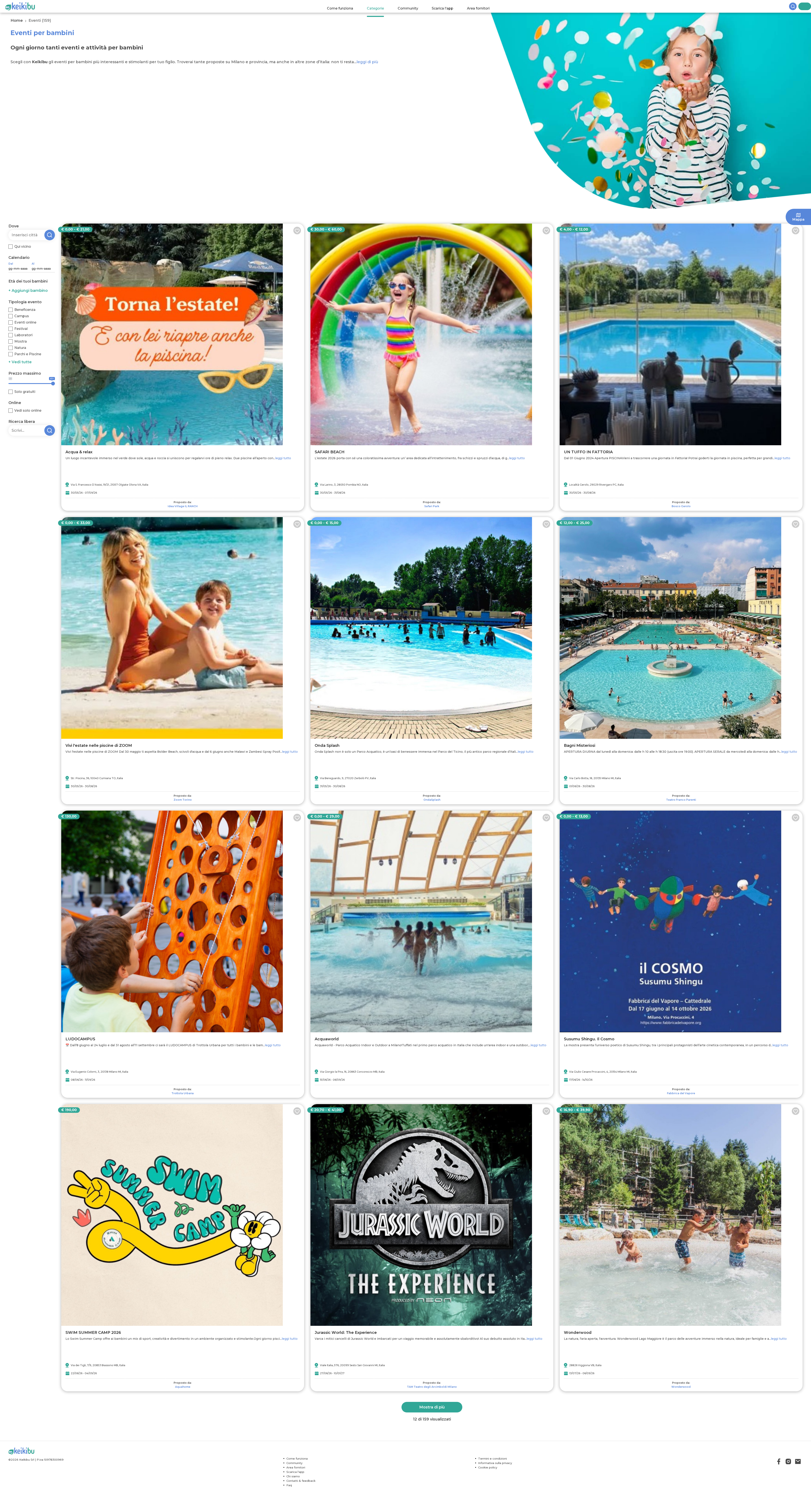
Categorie (379, 6)
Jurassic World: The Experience (346, 1332)
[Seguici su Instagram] (788, 1461)
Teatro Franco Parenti (681, 799)
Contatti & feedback (301, 1480)
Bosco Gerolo (681, 506)
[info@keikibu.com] (798, 1461)
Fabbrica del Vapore (681, 1093)
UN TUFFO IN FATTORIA (588, 452)
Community (412, 6)
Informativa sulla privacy (495, 1463)
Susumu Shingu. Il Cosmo (589, 1039)
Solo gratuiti (24, 392)
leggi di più (367, 62)
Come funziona (344, 6)
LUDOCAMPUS (80, 1039)
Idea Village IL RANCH (183, 506)
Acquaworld (327, 1039)
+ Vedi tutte (20, 362)
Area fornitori (482, 6)
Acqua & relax (79, 452)
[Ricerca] (800, 6)
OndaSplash (431, 799)
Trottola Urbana (182, 1093)
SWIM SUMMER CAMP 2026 (93, 1332)
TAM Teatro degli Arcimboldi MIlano (432, 1386)
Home (17, 20)
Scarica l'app (446, 6)
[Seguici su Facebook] (779, 1461)
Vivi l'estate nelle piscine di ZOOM (98, 745)
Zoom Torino (183, 799)
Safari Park (431, 506)
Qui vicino (22, 246)
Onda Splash (327, 745)
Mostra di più (432, 1407)
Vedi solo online (27, 410)
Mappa (798, 219)
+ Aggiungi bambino (28, 290)
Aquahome (182, 1386)
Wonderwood (578, 1332)
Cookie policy (487, 1467)
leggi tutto (283, 458)
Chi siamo (293, 1476)
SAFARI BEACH (329, 452)
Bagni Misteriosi (579, 745)
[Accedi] (808, 6)
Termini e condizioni (492, 1458)
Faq (289, 1485)
